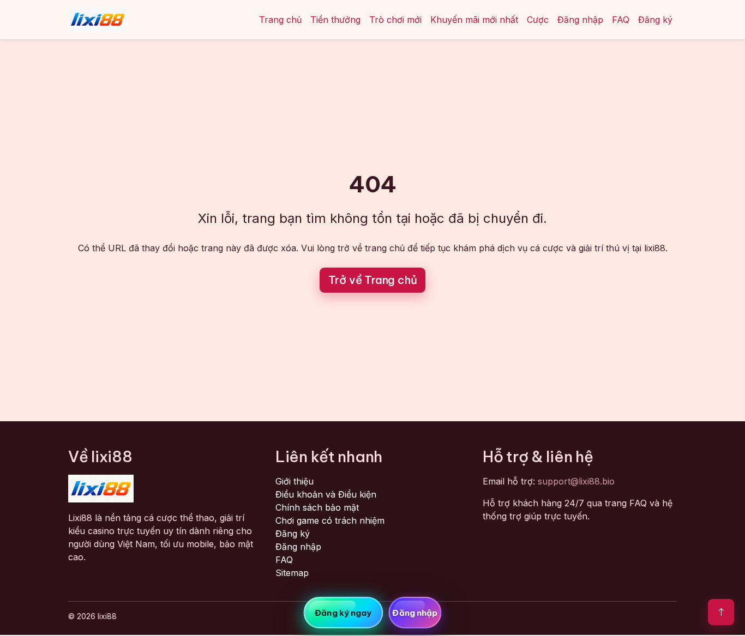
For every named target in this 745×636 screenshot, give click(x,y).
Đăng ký (655, 19)
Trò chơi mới (395, 19)
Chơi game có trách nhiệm (329, 520)
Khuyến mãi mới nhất (474, 19)
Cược (538, 19)
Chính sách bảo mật (317, 507)
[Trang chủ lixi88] (97, 19)
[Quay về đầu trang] (721, 612)
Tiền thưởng (335, 19)
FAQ (620, 19)
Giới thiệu (294, 481)
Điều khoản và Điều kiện (325, 494)
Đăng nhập (580, 19)
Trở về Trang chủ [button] (372, 280)
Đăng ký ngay (343, 613)
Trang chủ (280, 19)
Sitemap (292, 572)
